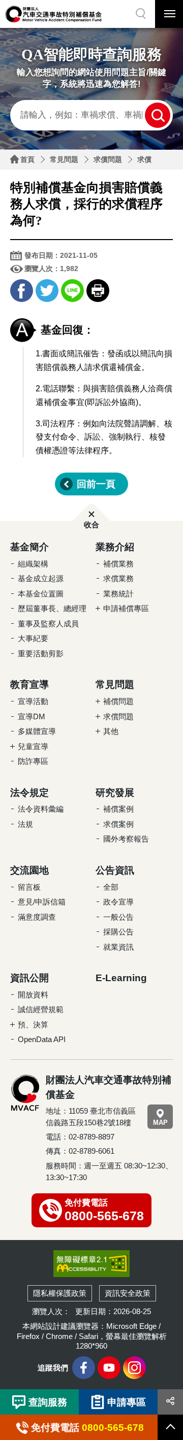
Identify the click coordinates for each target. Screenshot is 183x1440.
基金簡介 (29, 547)
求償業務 (118, 578)
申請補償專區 (126, 608)
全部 (110, 887)
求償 (144, 159)
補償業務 (118, 563)
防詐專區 (33, 761)
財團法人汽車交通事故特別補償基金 (53, 14)
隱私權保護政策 (59, 1293)
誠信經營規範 (41, 1009)
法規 (25, 824)
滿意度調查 (37, 917)
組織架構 (33, 563)
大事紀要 (33, 638)
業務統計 (118, 593)
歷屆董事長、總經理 (52, 608)
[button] (141, 14)
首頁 (27, 159)
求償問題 (108, 159)
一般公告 (118, 917)
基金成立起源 (41, 578)
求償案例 (118, 824)
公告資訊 (115, 870)
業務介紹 (115, 547)
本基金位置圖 (41, 593)
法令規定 (29, 792)
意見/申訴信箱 (42, 901)
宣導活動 (33, 701)
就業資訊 (118, 947)
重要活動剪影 (41, 653)
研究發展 (115, 792)
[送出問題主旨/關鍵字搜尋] (157, 115)
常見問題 (64, 159)
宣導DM (31, 716)
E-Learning (121, 978)
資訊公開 (29, 978)
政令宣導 (118, 901)
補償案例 (118, 809)
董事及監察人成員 (48, 623)
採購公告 (118, 931)
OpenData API (42, 1039)
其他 (110, 731)
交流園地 (29, 870)
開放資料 (33, 994)
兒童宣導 (33, 746)
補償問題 (118, 701)
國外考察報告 (126, 838)
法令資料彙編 (41, 809)
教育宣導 (29, 684)
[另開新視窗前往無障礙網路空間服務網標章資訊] (91, 1263)
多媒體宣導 (37, 731)
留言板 (29, 887)
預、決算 (33, 1024)
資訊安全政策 (127, 1293)
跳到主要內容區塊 (20, 2)
